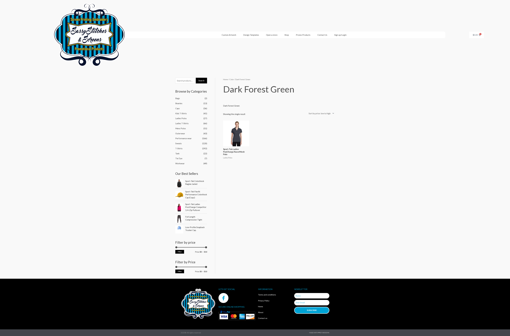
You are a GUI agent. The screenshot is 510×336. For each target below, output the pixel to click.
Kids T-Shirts (181, 113)
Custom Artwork (229, 35)
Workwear (180, 163)
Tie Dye (178, 158)
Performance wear (183, 138)
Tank (177, 153)
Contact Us (322, 35)
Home (225, 79)
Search (201, 80)
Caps (177, 108)
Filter (180, 252)
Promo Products (303, 35)
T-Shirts (178, 148)
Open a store (271, 35)
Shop (286, 35)
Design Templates (251, 35)
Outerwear (180, 133)
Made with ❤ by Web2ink (319, 333)
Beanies (178, 103)
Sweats (178, 143)
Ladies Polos (181, 118)
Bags (177, 98)
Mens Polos (180, 128)
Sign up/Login (340, 35)
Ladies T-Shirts (182, 123)
